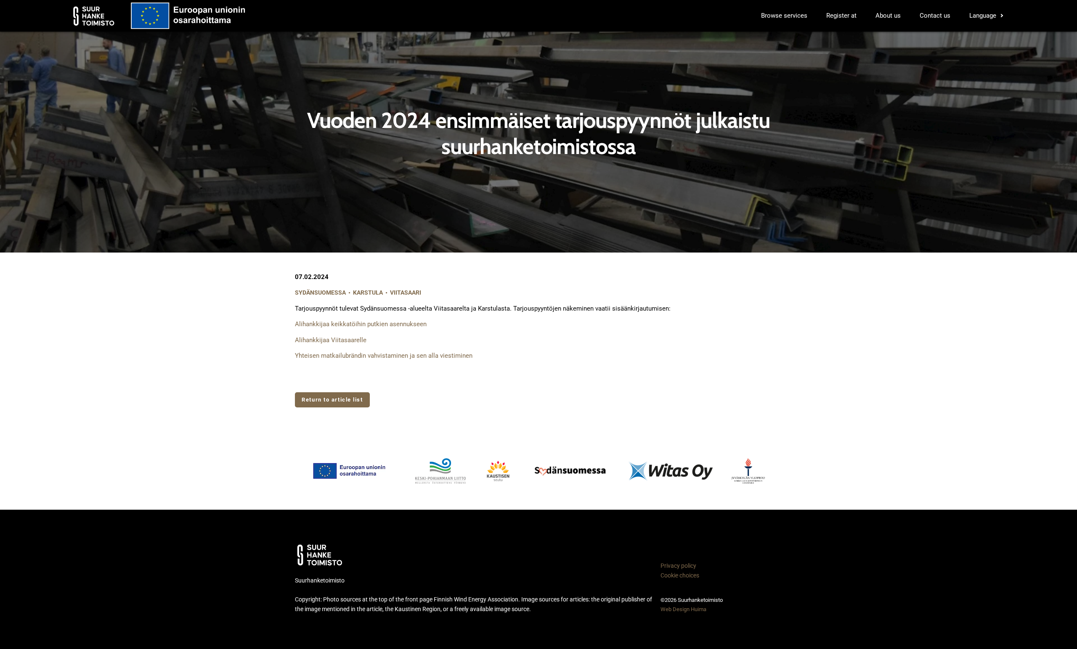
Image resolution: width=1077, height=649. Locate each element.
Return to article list (332, 399)
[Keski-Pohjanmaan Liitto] (440, 471)
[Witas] (670, 471)
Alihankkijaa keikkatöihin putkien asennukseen (361, 324)
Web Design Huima (683, 609)
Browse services (784, 15)
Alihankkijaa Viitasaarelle (330, 340)
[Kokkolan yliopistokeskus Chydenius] (748, 471)
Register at (841, 15)
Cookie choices (680, 575)
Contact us (935, 15)
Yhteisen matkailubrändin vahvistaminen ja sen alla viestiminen (383, 355)
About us (888, 15)
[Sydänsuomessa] (570, 471)
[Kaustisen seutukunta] (498, 471)
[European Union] (354, 471)
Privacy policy (678, 565)
